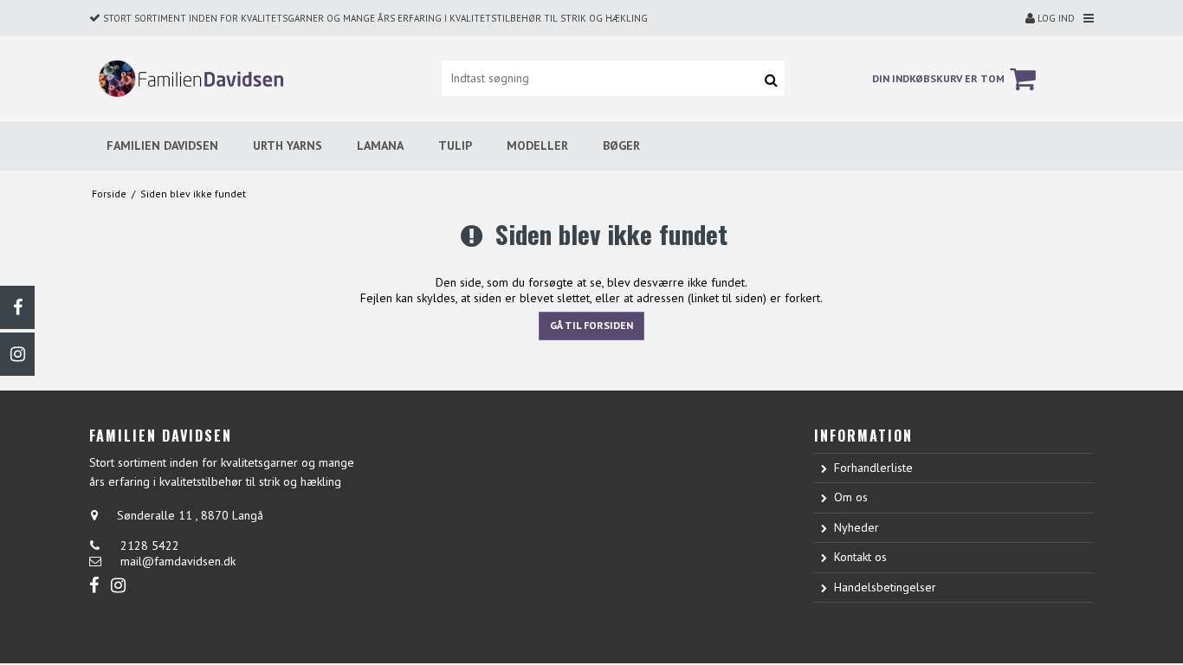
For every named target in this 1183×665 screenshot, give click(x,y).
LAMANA (380, 145)
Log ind (1055, 18)
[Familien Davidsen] (187, 78)
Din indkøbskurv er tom (938, 78)
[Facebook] (17, 307)
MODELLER (537, 145)
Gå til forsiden (591, 325)
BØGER (621, 145)
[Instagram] (17, 354)
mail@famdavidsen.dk (178, 561)
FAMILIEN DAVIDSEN (162, 145)
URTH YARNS (287, 145)
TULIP (455, 145)
